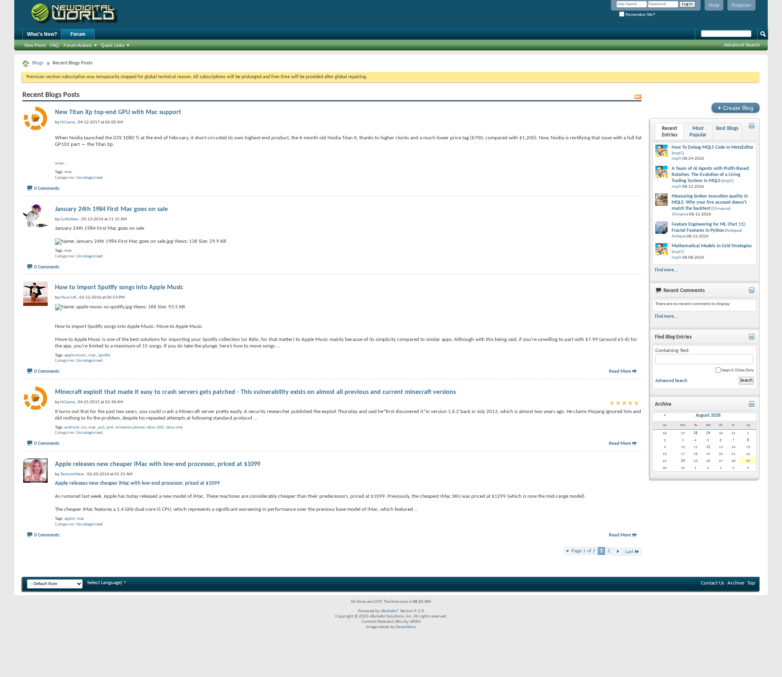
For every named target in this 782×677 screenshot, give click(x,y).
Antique (733, 231)
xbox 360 (155, 427)
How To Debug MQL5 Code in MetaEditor (712, 147)
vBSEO (415, 622)
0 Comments (46, 188)
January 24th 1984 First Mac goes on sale (111, 209)
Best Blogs (727, 128)
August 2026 (708, 415)
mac (68, 172)
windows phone (130, 427)
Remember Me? (639, 14)
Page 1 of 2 (583, 551)
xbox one (174, 427)
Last (629, 551)
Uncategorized (89, 178)
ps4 (110, 427)
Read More (620, 371)
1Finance (720, 209)
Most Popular (698, 132)
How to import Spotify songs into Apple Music (119, 287)
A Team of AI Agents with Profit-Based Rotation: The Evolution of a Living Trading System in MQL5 (710, 174)
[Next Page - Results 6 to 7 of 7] (618, 552)
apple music (75, 355)
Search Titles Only (737, 370)
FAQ (54, 45)
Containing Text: (672, 350)
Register (741, 5)
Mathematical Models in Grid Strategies (712, 246)
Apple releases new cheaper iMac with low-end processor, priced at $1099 (157, 464)
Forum (78, 34)
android (71, 427)
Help (714, 5)
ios (83, 427)
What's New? (42, 34)
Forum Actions (78, 45)
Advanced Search (742, 44)
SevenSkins (406, 627)
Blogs (38, 63)
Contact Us (712, 583)
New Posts (35, 45)
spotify (104, 355)
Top (751, 583)
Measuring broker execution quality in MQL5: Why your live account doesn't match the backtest (710, 202)
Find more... (666, 270)
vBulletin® (389, 611)
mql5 (678, 153)
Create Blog (735, 107)
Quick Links (113, 45)
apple (69, 519)
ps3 (101, 427)
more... (61, 163)
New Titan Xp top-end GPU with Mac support (118, 112)
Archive (735, 583)
